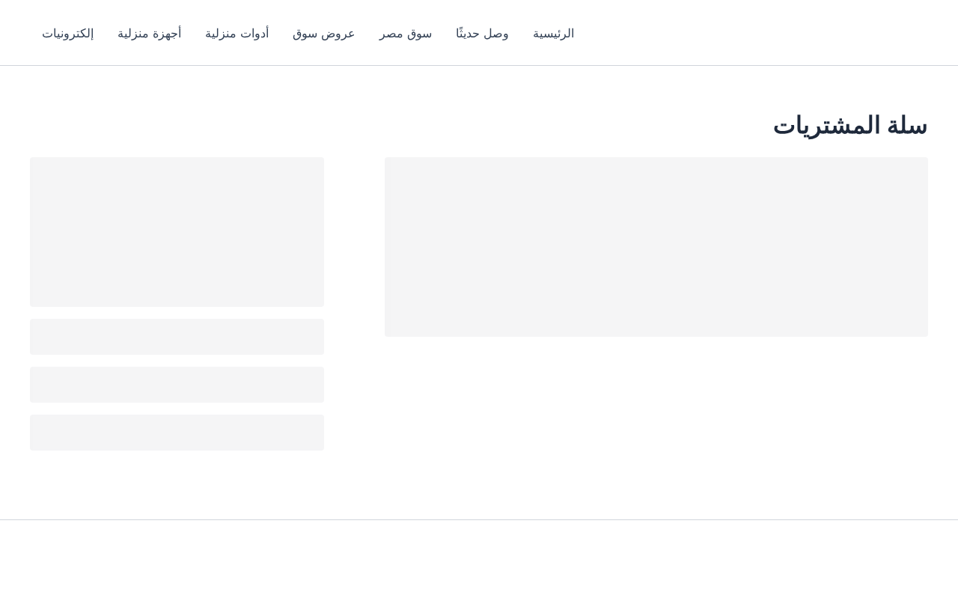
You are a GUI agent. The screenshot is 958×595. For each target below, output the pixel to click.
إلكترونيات (68, 32)
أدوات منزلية (237, 32)
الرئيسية (553, 32)
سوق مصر (405, 32)
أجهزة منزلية (149, 32)
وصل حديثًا (482, 32)
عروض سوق (324, 32)
